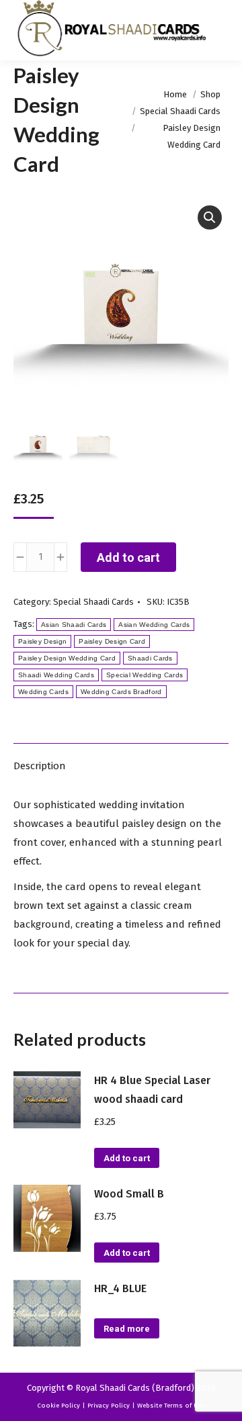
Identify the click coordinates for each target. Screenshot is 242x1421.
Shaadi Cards (150, 658)
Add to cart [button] (127, 1158)
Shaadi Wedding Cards (56, 675)
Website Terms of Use (171, 1406)
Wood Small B (129, 1193)
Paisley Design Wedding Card (67, 658)
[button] (210, 217)
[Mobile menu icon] (220, 30)
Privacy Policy (108, 1406)
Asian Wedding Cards (154, 624)
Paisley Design (42, 641)
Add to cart (128, 557)
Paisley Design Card (112, 641)
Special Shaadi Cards (93, 602)
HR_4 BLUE (120, 1288)
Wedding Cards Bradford (121, 691)
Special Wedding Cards (144, 675)
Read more (127, 1329)
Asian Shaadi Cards (73, 624)
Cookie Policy (58, 1406)
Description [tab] (39, 766)
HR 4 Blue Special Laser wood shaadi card (152, 1090)
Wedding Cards (43, 691)
